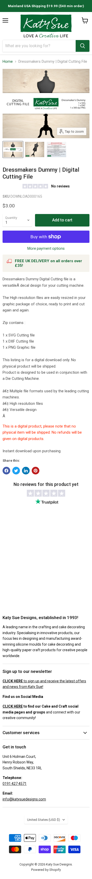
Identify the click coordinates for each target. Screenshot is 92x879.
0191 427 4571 (15, 784)
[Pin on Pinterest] (35, 470)
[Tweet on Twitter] (16, 470)
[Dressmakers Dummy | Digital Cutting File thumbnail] (13, 149)
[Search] (82, 46)
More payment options (46, 248)
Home (8, 61)
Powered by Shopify (46, 870)
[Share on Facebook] (6, 470)
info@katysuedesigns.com (24, 799)
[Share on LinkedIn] (26, 470)
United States (43, 820)
